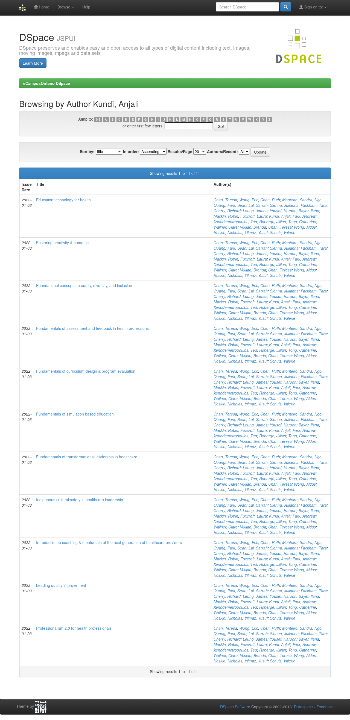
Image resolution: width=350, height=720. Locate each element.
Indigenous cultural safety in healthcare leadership (79, 499)
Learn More (33, 63)
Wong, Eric (248, 199)
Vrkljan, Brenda (253, 227)
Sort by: (87, 151)
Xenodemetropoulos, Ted (235, 221)
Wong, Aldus (305, 227)
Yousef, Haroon (283, 210)
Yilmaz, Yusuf (256, 232)
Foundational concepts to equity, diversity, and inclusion (84, 285)
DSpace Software (235, 706)
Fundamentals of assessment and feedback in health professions (92, 328)
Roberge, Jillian (272, 221)
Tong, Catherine (302, 221)
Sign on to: (313, 7)
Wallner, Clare (226, 227)
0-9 (98, 119)
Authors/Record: (222, 151)
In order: (131, 151)
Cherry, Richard (227, 210)
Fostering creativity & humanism (64, 242)
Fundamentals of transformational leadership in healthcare (86, 456)
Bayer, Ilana (309, 210)
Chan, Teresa (225, 199)
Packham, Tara (314, 205)
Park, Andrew (304, 216)
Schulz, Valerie (282, 232)
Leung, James (255, 210)
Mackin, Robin (226, 216)
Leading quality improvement (61, 585)
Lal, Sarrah (258, 205)
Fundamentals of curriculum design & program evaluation (85, 371)
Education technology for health (63, 199)
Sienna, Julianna (284, 205)
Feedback (325, 706)
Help (86, 7)
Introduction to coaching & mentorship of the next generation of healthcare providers (109, 542)
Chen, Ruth (270, 199)
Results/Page (180, 151)
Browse (64, 7)
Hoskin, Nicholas (228, 232)
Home (43, 7)
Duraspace (303, 706)
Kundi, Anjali (279, 216)
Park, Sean (237, 205)
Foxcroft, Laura (253, 216)
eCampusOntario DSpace (46, 83)
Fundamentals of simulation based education (75, 414)
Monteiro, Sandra (297, 199)
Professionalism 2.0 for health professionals (74, 628)
